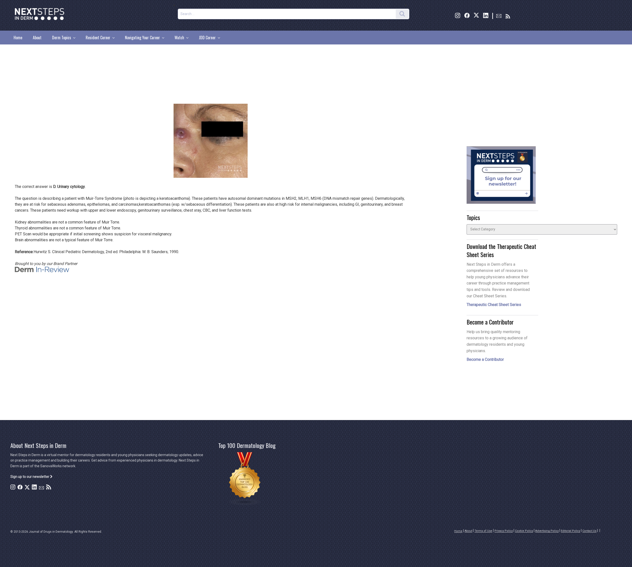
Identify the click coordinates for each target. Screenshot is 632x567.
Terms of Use (483, 530)
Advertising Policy (547, 530)
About (37, 37)
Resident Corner (98, 37)
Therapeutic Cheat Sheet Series (494, 304)
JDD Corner (207, 37)
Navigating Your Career (142, 37)
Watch (179, 37)
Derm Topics (61, 37)
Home (18, 37)
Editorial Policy (570, 530)
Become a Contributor (485, 359)
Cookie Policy (524, 530)
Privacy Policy (503, 530)
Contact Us (589, 530)
